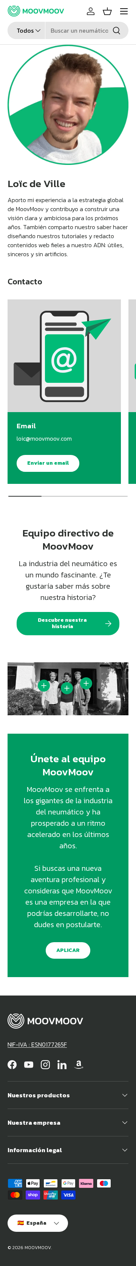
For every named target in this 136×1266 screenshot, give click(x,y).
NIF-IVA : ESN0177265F (37, 1044)
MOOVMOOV (38, 1247)
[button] (107, 11)
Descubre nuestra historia (62, 623)
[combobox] (68, 30)
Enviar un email (48, 463)
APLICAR (68, 950)
